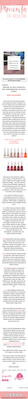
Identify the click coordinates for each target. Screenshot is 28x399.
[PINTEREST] (21, 394)
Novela (18, 370)
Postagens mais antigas (23, 387)
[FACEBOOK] (7, 394)
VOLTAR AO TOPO (23, 398)
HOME (2, 1)
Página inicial (9, 387)
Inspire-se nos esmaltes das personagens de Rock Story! (14, 89)
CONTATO (7, 1)
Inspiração (14, 370)
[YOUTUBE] (17, 394)
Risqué (22, 370)
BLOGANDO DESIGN (15, 398)
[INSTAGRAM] (14, 394)
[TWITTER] (10, 394)
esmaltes (9, 370)
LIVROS (12, 1)
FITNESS (16, 1)
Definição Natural (14, 57)
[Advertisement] (14, 35)
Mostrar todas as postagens (14, 80)
